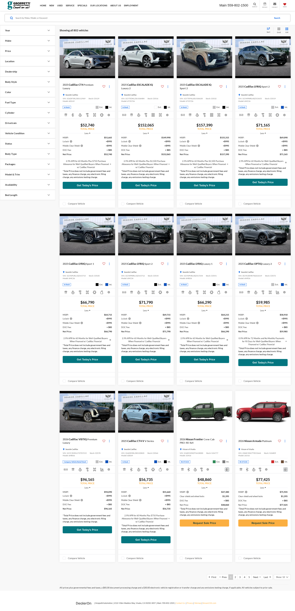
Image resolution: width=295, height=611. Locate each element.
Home (43, 5)
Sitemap (197, 603)
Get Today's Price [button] (87, 185)
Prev (223, 577)
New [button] (51, 5)
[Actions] (109, 86)
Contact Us (180, 603)
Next (256, 577)
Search (277, 18)
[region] (87, 158)
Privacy (190, 603)
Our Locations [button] (98, 5)
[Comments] (227, 469)
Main (223, 5)
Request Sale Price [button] (204, 523)
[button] (112, 57)
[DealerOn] (84, 603)
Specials (82, 5)
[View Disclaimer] (109, 115)
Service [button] (70, 5)
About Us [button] (115, 5)
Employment (131, 5)
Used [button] (60, 5)
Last (266, 577)
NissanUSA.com (209, 603)
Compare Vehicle (76, 203)
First (213, 577)
